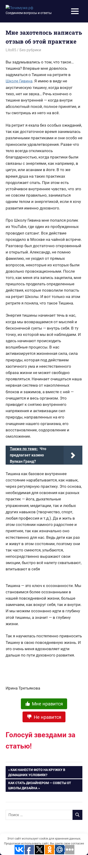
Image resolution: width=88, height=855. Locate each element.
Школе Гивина (19, 81)
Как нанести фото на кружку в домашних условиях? (36, 772)
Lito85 (11, 50)
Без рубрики (30, 50)
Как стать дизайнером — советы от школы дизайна (39, 785)
